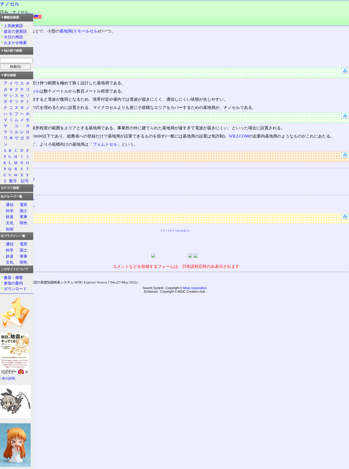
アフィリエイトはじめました (175, 230)
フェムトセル (105, 144)
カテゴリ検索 (10, 187)
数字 (13, 181)
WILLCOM (239, 136)
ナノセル (9, 3)
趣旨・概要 (13, 277)
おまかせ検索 (15, 42)
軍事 (23, 216)
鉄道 (10, 216)
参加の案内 (13, 283)
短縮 (10, 229)
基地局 (66, 31)
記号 (25, 181)
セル (35, 91)
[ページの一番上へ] (345, 72)
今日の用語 (13, 37)
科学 (10, 211)
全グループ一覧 (11, 196)
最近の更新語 (15, 31)
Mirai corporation (195, 288)
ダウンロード (15, 289)
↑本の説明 (7, 378)
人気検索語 (13, 26)
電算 (23, 204)
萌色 (23, 223)
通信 (10, 204)
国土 (23, 211)
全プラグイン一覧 (13, 235)
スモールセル (85, 31)
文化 (10, 223)
